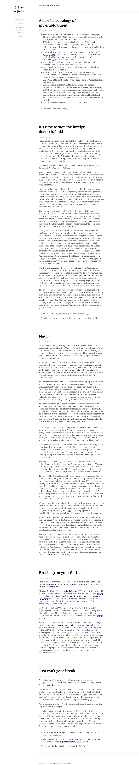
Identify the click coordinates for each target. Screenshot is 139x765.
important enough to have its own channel (74, 625)
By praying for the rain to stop (72, 742)
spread (51, 584)
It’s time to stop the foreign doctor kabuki (62, 129)
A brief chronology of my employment (57, 23)
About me (19, 19)
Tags (49, 5)
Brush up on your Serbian (61, 572)
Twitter (19, 32)
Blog (20, 23)
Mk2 (41, 350)
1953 (89, 699)
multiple (64, 584)
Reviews (19, 28)
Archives (44, 5)
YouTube (72, 584)
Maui (43, 336)
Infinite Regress (18, 9)
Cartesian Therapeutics (77, 102)
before (100, 616)
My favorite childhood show (52, 608)
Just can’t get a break (57, 670)
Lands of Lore (78, 39)
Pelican (53, 763)
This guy (63, 732)
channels (81, 584)
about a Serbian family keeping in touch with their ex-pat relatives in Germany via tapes (71, 596)
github (69, 763)
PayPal (79, 711)
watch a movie (46, 554)
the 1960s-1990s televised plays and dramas (67, 591)
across (57, 584)
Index (40, 5)
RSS (20, 37)
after (45, 618)
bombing (49, 54)
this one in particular (48, 587)
